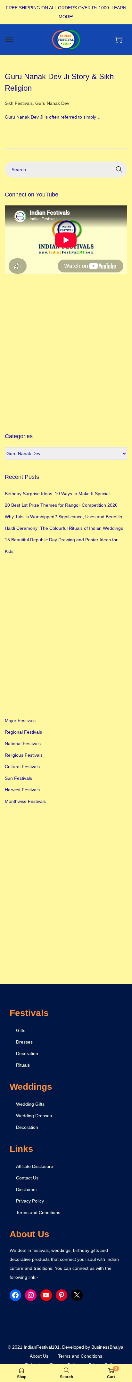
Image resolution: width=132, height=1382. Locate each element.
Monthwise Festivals (25, 801)
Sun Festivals (18, 778)
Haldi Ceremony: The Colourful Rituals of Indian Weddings (64, 528)
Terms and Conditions (38, 1212)
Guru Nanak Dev (52, 103)
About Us (39, 1356)
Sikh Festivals (19, 103)
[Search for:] (66, 169)
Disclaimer (26, 1189)
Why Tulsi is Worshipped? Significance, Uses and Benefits (63, 516)
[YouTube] (46, 1295)
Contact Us (27, 1177)
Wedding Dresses (34, 1115)
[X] (77, 1295)
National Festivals (23, 743)
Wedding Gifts (30, 1104)
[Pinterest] (61, 1295)
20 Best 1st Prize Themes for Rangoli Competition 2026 (61, 505)
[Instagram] (31, 1295)
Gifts (20, 1030)
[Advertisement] (66, 353)
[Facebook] (15, 1295)
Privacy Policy (30, 1200)
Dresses (24, 1042)
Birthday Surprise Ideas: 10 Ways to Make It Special (57, 493)
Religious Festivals (24, 755)
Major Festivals (20, 720)
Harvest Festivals (22, 789)
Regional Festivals (23, 732)
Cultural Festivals (22, 766)
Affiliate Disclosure (34, 1166)
